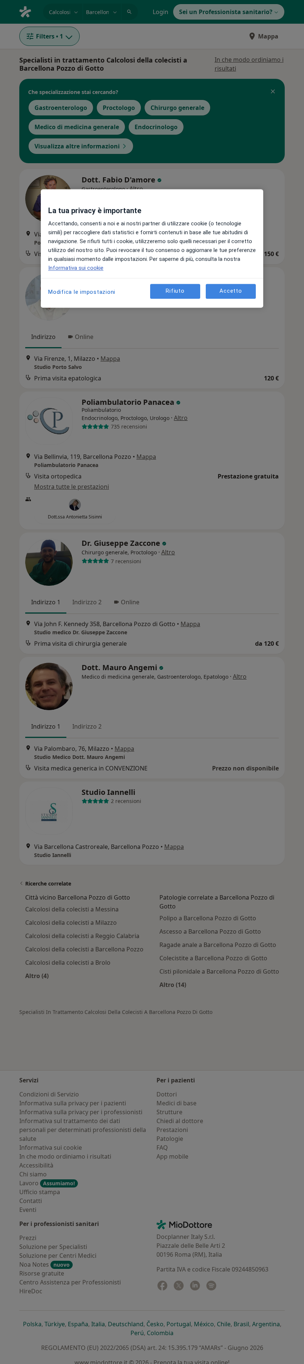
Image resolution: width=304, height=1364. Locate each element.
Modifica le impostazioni (81, 292)
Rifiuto (175, 291)
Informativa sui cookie (75, 268)
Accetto (230, 291)
